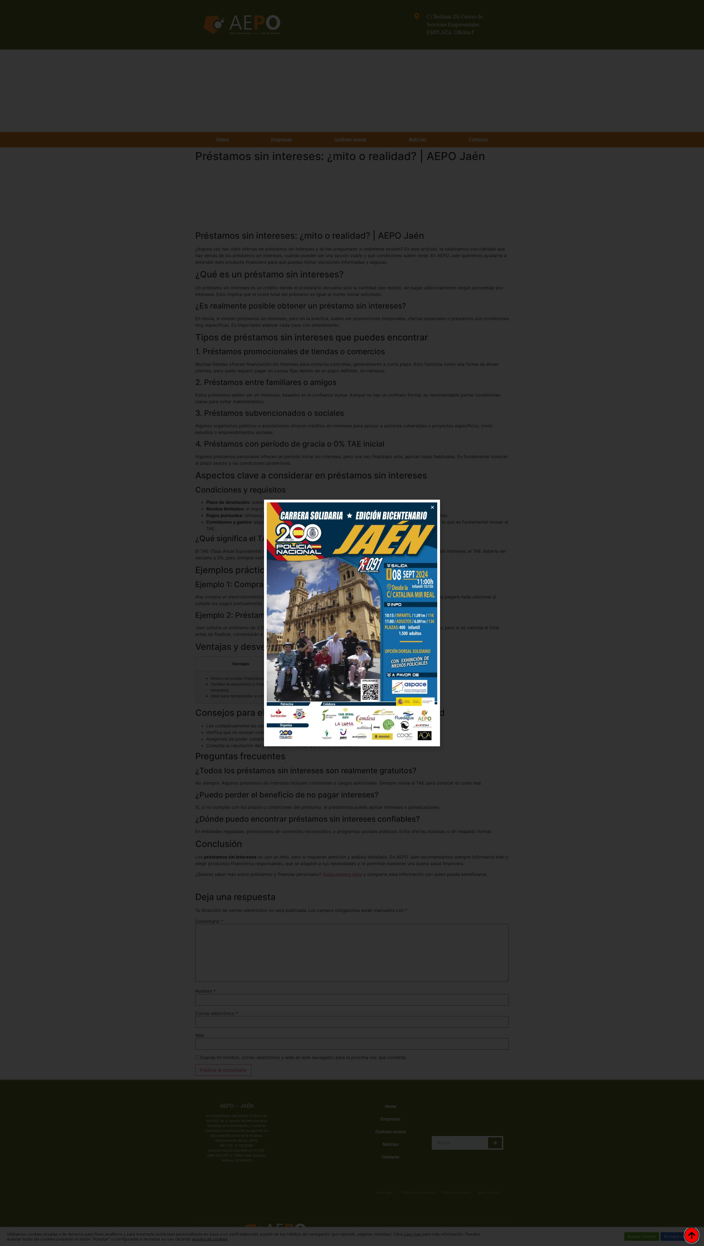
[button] (432, 507)
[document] (352, 623)
